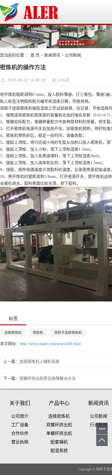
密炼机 (38, 333)
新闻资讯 (52, 55)
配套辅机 (59, 442)
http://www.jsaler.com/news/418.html (50, 344)
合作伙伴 (19, 433)
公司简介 (19, 416)
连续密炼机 (13, 333)
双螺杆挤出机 (59, 425)
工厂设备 (19, 425)
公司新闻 (73, 55)
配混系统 (59, 450)
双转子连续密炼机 (68, 333)
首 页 (35, 55)
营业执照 (19, 442)
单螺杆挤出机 (59, 433)
